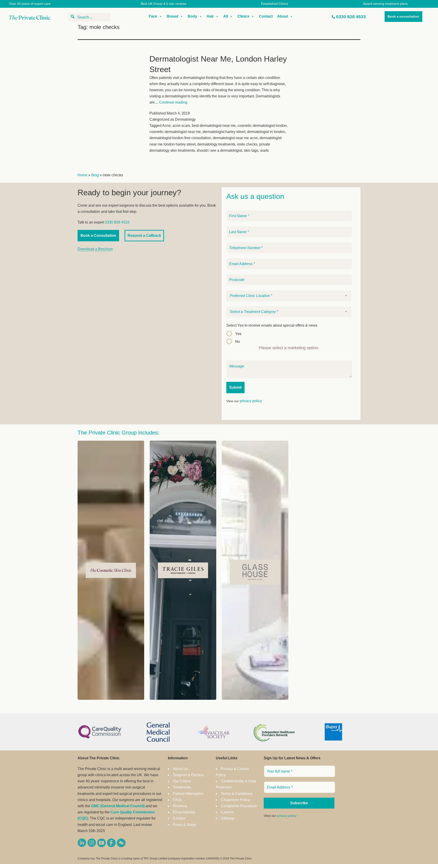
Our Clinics (182, 781)
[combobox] (288, 295)
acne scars (181, 126)
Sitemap (227, 818)
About (282, 16)
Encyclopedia (184, 812)
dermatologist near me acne (235, 138)
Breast (172, 16)
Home (82, 175)
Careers (227, 812)
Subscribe (299, 803)
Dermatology (185, 119)
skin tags (251, 150)
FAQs (177, 800)
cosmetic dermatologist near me (175, 132)
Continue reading (173, 102)
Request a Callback (144, 235)
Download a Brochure (95, 249)
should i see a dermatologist (219, 150)
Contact (266, 16)
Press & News (184, 825)
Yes (238, 334)
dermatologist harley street (224, 132)
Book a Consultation (98, 235)
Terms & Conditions (237, 794)
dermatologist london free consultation (180, 138)
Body (192, 16)
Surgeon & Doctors (188, 775)
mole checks (247, 144)
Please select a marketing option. (289, 348)
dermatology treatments (216, 144)
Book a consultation (403, 16)
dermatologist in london (266, 132)
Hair (210, 16)
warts (264, 150)
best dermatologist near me (214, 126)
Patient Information (188, 794)
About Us (180, 769)
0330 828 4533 (351, 16)
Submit (235, 387)
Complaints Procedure (239, 806)
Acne (166, 126)
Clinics (243, 16)
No (237, 342)
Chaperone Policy (235, 800)
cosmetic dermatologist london (262, 126)
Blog (95, 175)
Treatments (182, 787)
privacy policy (251, 401)
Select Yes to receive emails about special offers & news (271, 325)
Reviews (180, 806)
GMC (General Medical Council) (118, 806)
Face (153, 16)
